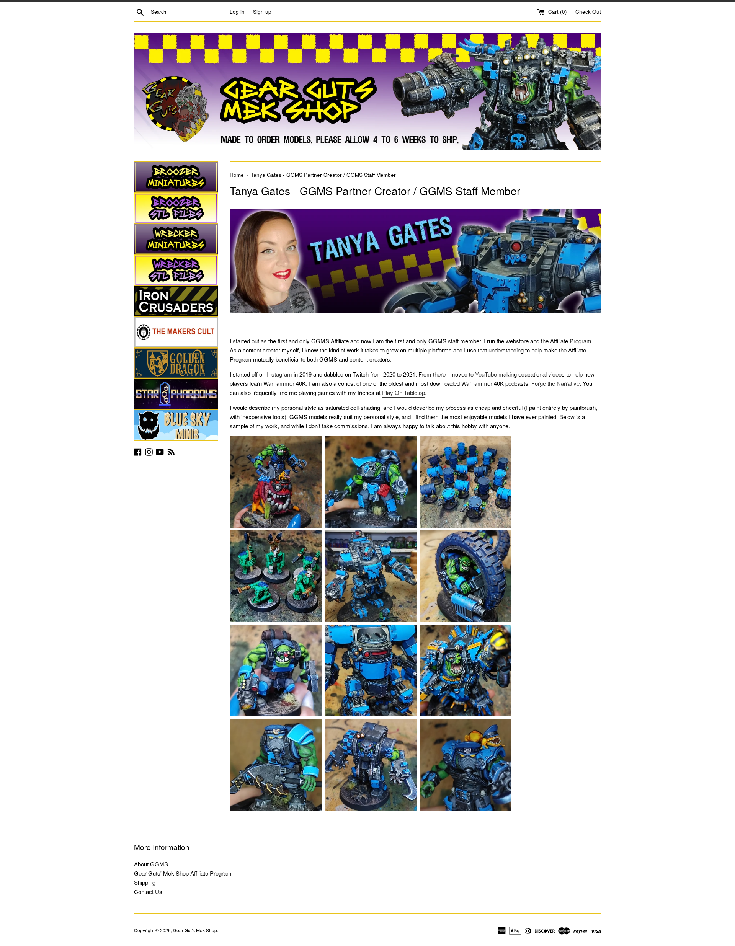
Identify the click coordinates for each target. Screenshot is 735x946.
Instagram (279, 374)
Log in (237, 11)
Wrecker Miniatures (176, 239)
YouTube (486, 374)
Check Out (588, 11)
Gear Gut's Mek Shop (195, 930)
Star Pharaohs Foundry (176, 394)
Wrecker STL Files (176, 270)
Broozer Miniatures (176, 177)
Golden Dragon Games (176, 363)
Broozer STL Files (176, 208)
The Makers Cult (176, 332)
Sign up (262, 11)
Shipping (144, 882)
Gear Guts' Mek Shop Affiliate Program (183, 873)
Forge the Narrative (555, 383)
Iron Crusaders (176, 301)
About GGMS (151, 864)
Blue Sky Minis (176, 425)
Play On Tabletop (403, 392)
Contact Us (148, 891)
